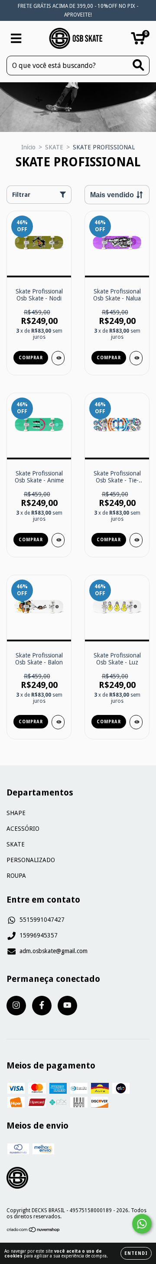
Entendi (136, 1253)
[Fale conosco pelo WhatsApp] (142, 1224)
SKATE (54, 147)
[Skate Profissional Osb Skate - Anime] (58, 540)
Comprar (31, 357)
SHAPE (16, 812)
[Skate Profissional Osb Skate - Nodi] (58, 358)
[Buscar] (138, 65)
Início (28, 147)
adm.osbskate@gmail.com (54, 950)
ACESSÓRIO (22, 828)
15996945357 (39, 935)
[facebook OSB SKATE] (42, 1005)
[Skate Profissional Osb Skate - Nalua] (136, 358)
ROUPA (16, 875)
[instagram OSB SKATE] (16, 1005)
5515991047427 (42, 919)
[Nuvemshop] (33, 1231)
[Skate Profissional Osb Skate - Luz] (136, 722)
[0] (138, 40)
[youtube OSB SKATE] (67, 1005)
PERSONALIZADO (30, 859)
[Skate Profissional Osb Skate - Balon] (58, 722)
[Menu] (16, 38)
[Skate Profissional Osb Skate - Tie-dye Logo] (136, 540)
